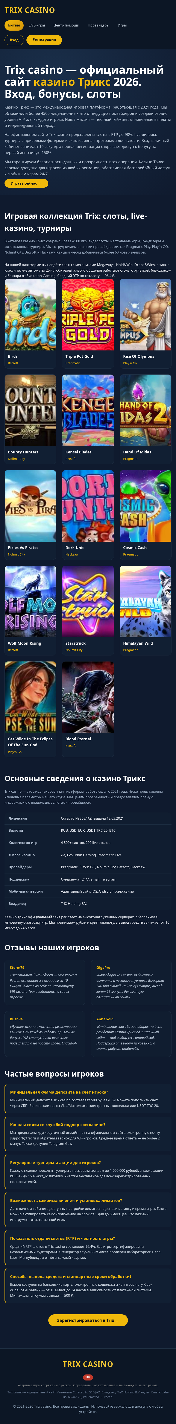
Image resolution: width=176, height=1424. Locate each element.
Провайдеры (98, 25)
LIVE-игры (37, 25)
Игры (122, 25)
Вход (14, 39)
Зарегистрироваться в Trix (85, 1320)
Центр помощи (66, 25)
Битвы (14, 25)
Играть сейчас (24, 183)
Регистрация (44, 39)
